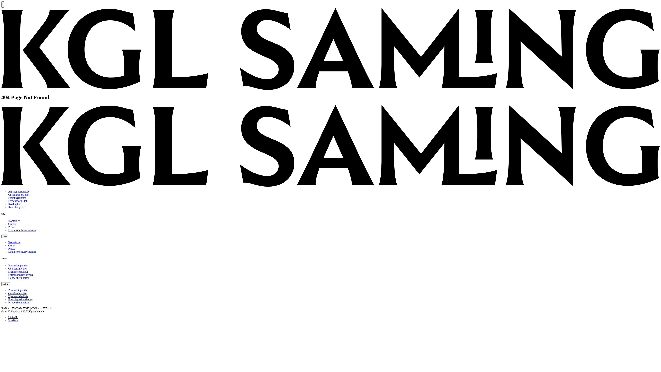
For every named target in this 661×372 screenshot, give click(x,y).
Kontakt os (14, 220)
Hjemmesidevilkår (18, 271)
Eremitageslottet (17, 197)
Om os (11, 224)
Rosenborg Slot (16, 207)
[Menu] (2, 4)
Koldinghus (14, 204)
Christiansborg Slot (18, 194)
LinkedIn (13, 317)
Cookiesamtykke (17, 268)
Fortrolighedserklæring (20, 274)
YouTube (13, 320)
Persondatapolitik (17, 265)
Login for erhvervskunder (22, 230)
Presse (11, 227)
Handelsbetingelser (18, 277)
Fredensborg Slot (17, 200)
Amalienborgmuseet (19, 191)
